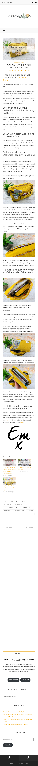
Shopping (7, 517)
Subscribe (8, 745)
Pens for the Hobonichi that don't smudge (15, 724)
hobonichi (19, 504)
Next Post (29, 527)
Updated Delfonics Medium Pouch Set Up (9, 488)
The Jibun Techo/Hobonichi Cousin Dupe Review (17, 714)
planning (21, 514)
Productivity (19, 62)
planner (30, 510)
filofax (22, 501)
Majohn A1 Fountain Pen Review (12, 717)
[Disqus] (19, 562)
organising (8, 510)
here (7, 420)
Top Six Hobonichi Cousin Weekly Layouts (15, 712)
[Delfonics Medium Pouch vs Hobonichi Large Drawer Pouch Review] (9, 462)
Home (3, 2)
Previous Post (10, 527)
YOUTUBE (25, 680)
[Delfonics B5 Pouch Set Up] (24, 462)
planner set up (10, 514)
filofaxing (8, 504)
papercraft (19, 510)
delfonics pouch (10, 501)
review (30, 514)
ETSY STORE (13, 680)
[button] (19, 192)
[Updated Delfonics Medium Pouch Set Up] (9, 481)
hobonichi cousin (10, 507)
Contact (9, 2)
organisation (25, 507)
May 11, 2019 (12, 70)
